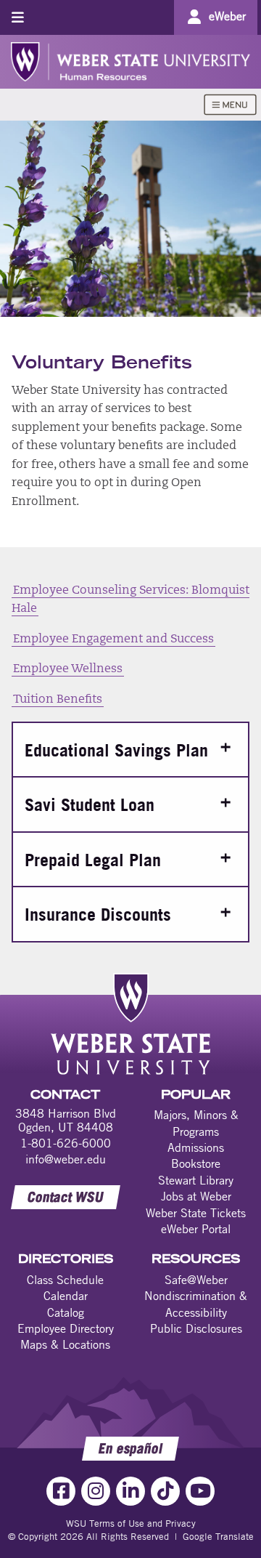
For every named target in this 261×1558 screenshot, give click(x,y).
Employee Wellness (68, 669)
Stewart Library (195, 1180)
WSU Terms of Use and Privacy (131, 1523)
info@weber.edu (65, 1159)
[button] (130, 749)
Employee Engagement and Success (113, 639)
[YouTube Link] (200, 1491)
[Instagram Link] (95, 1491)
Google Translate (218, 1536)
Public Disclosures (196, 1328)
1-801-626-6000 (65, 1143)
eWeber (227, 16)
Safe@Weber (196, 1279)
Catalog (65, 1312)
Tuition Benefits (57, 700)
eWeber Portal (196, 1229)
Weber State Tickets (196, 1213)
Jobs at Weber (196, 1196)
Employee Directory (65, 1328)
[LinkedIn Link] (130, 1491)
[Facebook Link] (60, 1491)
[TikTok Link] (165, 1491)
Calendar (66, 1295)
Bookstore (195, 1163)
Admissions (195, 1147)
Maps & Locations (65, 1344)
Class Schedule (65, 1279)
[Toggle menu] (18, 17)
